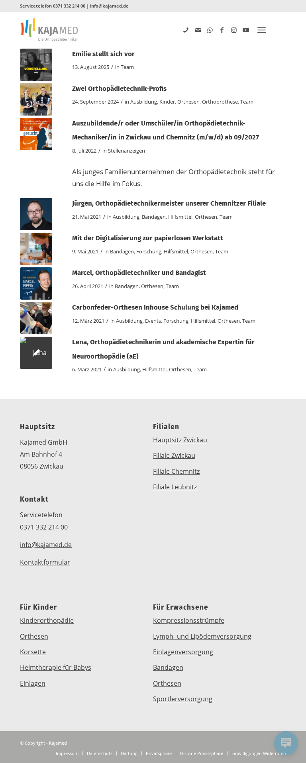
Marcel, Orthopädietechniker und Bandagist (139, 273)
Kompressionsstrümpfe (188, 620)
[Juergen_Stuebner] (36, 214)
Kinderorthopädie (47, 620)
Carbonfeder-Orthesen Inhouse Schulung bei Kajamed (155, 307)
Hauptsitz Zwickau (180, 439)
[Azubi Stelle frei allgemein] (36, 134)
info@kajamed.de (109, 6)
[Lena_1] (36, 353)
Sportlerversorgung (182, 698)
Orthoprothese (220, 101)
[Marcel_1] (36, 283)
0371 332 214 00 (69, 6)
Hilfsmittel (180, 216)
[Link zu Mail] (198, 30)
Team (127, 67)
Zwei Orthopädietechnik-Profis (119, 88)
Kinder (167, 101)
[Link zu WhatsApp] (210, 30)
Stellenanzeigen (126, 150)
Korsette (33, 651)
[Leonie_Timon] (36, 99)
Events (153, 320)
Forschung (148, 251)
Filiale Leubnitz (175, 487)
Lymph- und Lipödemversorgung (202, 636)
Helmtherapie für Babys (55, 667)
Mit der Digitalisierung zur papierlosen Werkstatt (147, 238)
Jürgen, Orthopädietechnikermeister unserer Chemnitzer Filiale (169, 203)
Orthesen (188, 101)
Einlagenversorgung (183, 651)
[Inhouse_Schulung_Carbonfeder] (36, 318)
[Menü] (261, 30)
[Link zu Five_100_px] (186, 30)
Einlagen (32, 683)
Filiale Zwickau (174, 455)
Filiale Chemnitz (176, 471)
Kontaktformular (45, 562)
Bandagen (154, 216)
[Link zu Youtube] (246, 30)
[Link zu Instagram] (234, 30)
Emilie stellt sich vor (103, 54)
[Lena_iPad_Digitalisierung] (36, 249)
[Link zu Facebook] (222, 30)
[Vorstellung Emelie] (36, 65)
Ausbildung (143, 101)
